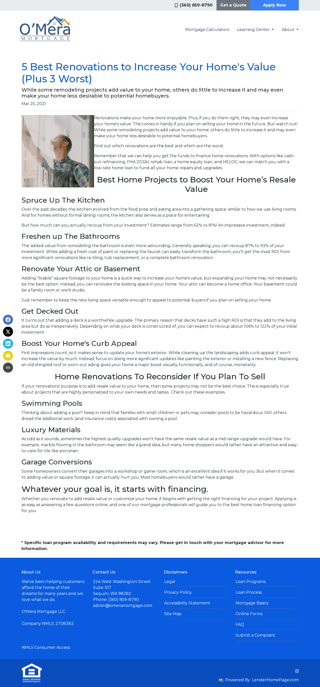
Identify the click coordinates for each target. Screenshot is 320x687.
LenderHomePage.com (275, 680)
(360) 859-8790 (196, 5)
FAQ (240, 624)
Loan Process (249, 592)
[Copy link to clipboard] (8, 368)
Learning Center (254, 29)
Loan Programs (251, 581)
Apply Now (274, 5)
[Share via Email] (8, 356)
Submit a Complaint (255, 635)
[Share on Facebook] (8, 320)
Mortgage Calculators (207, 29)
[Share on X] (8, 332)
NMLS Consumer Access (46, 647)
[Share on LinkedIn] (8, 344)
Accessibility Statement (187, 603)
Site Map (173, 613)
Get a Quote (233, 5)
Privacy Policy (178, 592)
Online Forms (249, 613)
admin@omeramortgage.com (122, 605)
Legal (169, 581)
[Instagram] (297, 671)
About (289, 29)
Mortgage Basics (252, 603)
